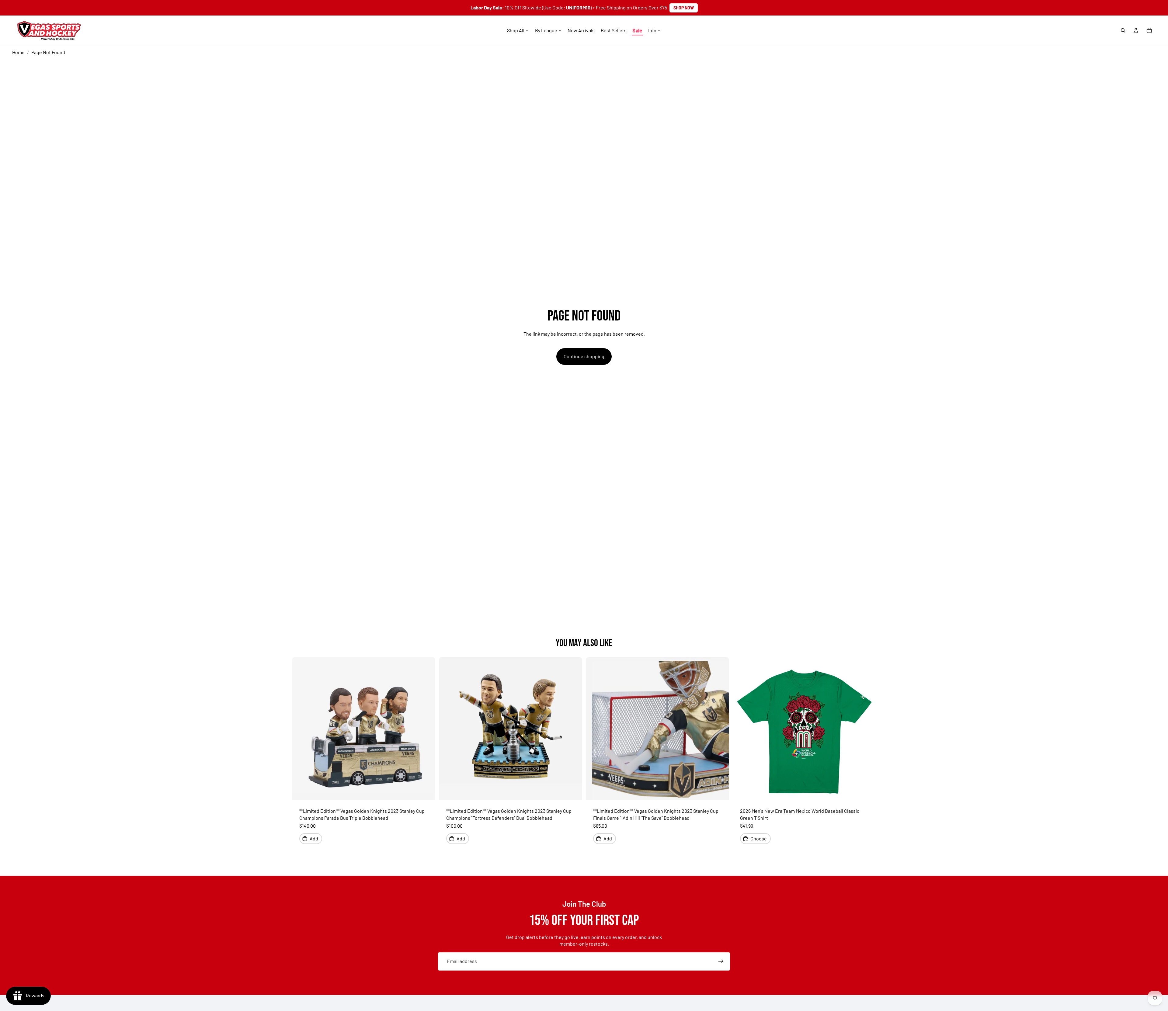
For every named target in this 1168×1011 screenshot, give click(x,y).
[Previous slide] (301, 729)
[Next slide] (426, 729)
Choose (758, 838)
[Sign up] (720, 961)
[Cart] (1149, 30)
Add (314, 838)
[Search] (1123, 30)
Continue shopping (584, 356)
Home (18, 52)
